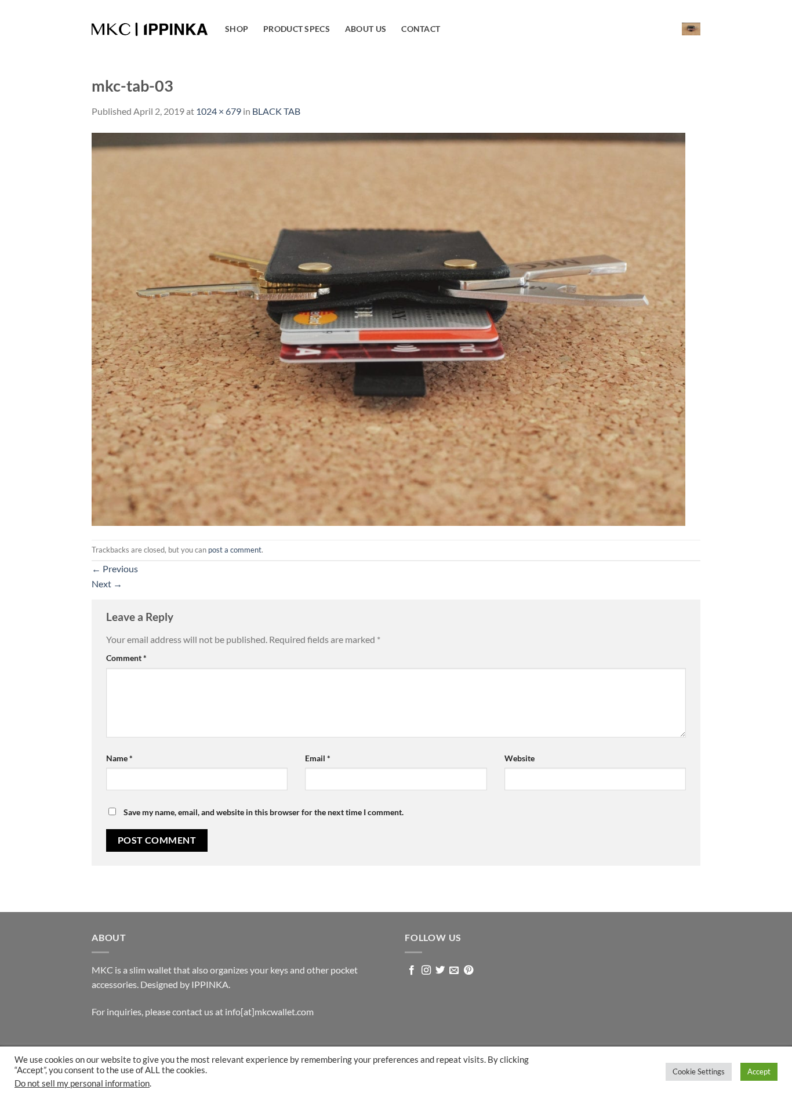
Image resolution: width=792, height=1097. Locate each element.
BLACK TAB (276, 111)
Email (317, 758)
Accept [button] (759, 1071)
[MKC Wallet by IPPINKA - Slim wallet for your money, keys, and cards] (150, 29)
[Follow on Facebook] (411, 970)
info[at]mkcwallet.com (269, 1011)
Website (519, 758)
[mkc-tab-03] (388, 327)
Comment (126, 658)
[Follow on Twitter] (440, 970)
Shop (236, 29)
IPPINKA (209, 984)
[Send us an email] (454, 970)
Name (119, 758)
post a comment (234, 549)
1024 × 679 (218, 111)
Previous (115, 568)
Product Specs (296, 29)
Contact (420, 29)
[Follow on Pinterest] (468, 970)
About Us (365, 29)
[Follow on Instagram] (426, 970)
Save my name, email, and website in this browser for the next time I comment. (263, 812)
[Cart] (691, 29)
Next (107, 583)
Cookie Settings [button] (699, 1071)
